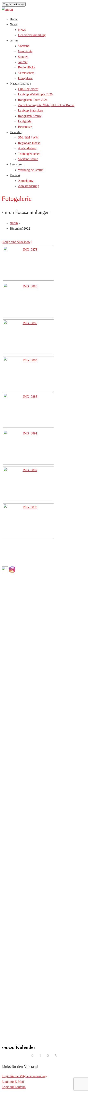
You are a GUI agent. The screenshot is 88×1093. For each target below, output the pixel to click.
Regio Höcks (26, 67)
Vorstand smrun (28, 159)
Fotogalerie (25, 78)
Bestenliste (25, 126)
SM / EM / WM (28, 137)
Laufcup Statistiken (30, 110)
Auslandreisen (27, 148)
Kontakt (15, 175)
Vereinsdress (26, 73)
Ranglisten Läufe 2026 (32, 100)
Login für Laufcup (14, 1087)
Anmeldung (25, 180)
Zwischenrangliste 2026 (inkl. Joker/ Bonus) (46, 105)
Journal (22, 62)
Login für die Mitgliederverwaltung (24, 1076)
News (13, 24)
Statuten (23, 56)
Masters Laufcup (20, 83)
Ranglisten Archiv (29, 116)
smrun (14, 40)
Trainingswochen (29, 153)
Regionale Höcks (29, 143)
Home (14, 19)
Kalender (15, 132)
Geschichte (25, 51)
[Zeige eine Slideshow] (17, 242)
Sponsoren (16, 164)
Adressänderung (28, 186)
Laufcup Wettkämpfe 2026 (35, 94)
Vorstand (23, 46)
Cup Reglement (28, 89)
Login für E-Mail (13, 1081)
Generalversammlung (32, 35)
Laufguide (24, 121)
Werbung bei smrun (30, 170)
